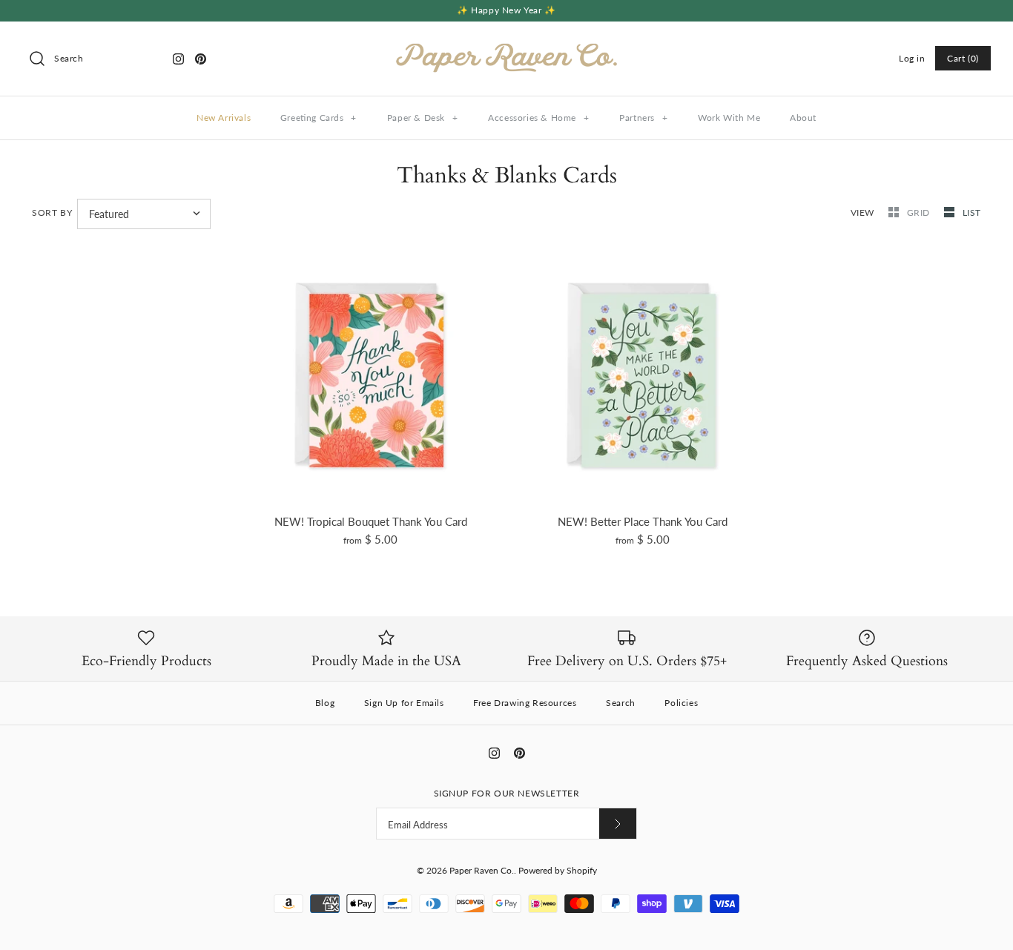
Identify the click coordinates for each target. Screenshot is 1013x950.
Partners (643, 117)
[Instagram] (178, 59)
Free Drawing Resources (524, 702)
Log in (912, 58)
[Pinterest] (200, 59)
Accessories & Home (538, 117)
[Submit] (617, 823)
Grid (920, 212)
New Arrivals (224, 117)
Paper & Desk (422, 117)
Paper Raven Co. (481, 870)
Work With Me (729, 117)
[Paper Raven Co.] (506, 45)
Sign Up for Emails (404, 702)
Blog (324, 702)
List (972, 212)
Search (621, 702)
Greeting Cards (318, 117)
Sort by (52, 212)
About (803, 117)
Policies (681, 702)
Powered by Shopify (557, 870)
